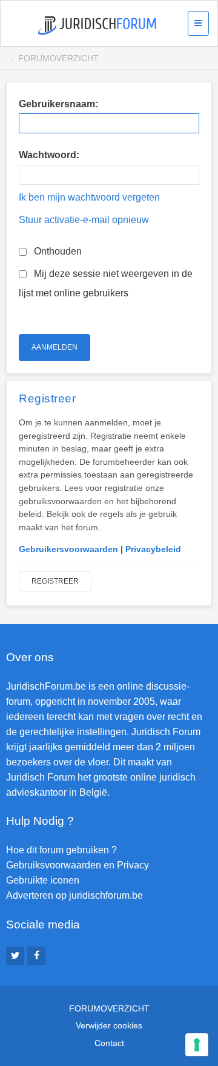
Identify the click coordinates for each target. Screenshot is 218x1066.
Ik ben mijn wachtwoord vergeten (89, 197)
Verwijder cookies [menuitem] (109, 1025)
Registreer (55, 581)
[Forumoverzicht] (97, 25)
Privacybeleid (153, 549)
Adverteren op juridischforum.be (74, 895)
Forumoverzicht (58, 58)
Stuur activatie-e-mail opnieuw (84, 220)
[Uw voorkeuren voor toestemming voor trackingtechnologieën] (196, 1044)
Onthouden (56, 251)
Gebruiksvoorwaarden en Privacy (77, 865)
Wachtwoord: (49, 155)
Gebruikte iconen (42, 880)
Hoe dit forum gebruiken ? (61, 850)
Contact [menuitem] (109, 1043)
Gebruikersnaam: (58, 104)
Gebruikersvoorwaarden (68, 549)
